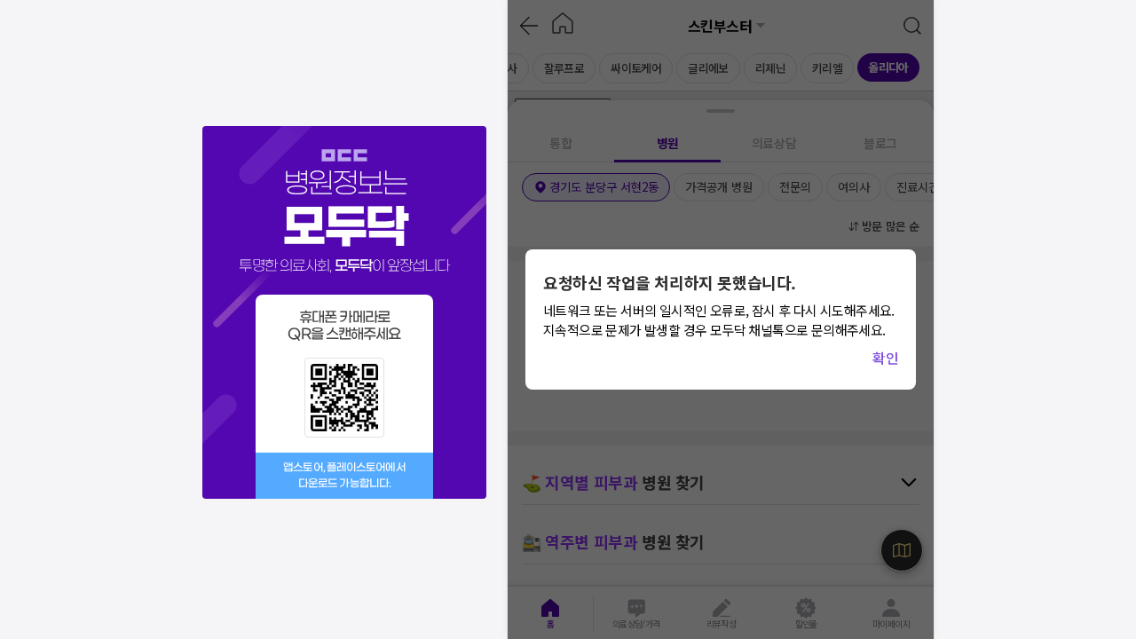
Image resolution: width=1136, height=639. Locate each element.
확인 (885, 357)
